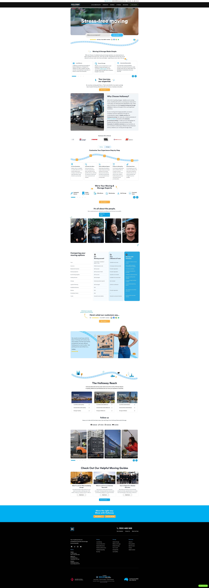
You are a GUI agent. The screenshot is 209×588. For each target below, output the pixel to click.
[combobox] (98, 35)
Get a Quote (104, 89)
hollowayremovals (77, 454)
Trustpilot (105, 575)
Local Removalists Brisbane (124, 404)
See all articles (103, 499)
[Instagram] (78, 547)
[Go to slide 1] (74, 76)
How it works (115, 547)
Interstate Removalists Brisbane (125, 407)
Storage (119, 4)
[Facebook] (72, 547)
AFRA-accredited (111, 118)
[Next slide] (135, 76)
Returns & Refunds (110, 579)
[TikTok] (75, 547)
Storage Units (115, 549)
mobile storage (103, 68)
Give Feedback (120, 531)
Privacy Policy (96, 579)
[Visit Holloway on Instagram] (136, 1)
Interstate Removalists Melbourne (103, 407)
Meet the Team (135, 531)
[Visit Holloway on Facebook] (132, 1)
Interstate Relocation (100, 543)
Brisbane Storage (116, 545)
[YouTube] (81, 547)
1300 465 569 (125, 528)
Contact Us (127, 531)
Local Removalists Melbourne (102, 404)
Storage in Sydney (77, 410)
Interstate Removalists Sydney (80, 407)
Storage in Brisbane (123, 410)
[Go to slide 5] (85, 197)
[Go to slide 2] (78, 76)
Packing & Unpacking (100, 549)
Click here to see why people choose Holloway (86, 311)
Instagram (108, 424)
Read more (82, 494)
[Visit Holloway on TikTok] (134, 1)
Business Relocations (100, 545)
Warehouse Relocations (101, 547)
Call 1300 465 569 (110, 516)
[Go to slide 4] (83, 76)
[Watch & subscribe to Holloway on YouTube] (137, 1)
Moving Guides (132, 543)
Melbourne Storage (116, 543)
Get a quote (134, 4)
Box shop (98, 551)
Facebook (94, 424)
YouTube (116, 424)
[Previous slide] (133, 76)
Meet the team (102, 214)
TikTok (102, 424)
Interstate (105, 4)
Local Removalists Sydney (79, 404)
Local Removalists (96, 4)
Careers (130, 547)
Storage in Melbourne (100, 410)
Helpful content (132, 549)
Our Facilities (115, 551)
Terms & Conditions (102, 579)
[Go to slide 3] (81, 76)
